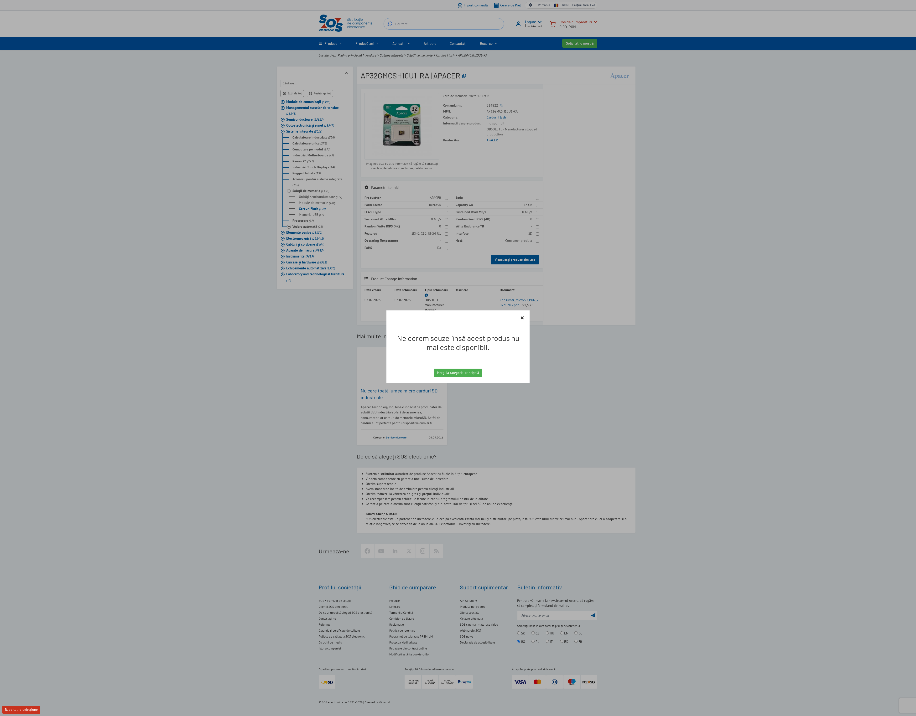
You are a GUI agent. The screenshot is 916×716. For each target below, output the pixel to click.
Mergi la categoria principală (458, 373)
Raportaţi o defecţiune (21, 709)
